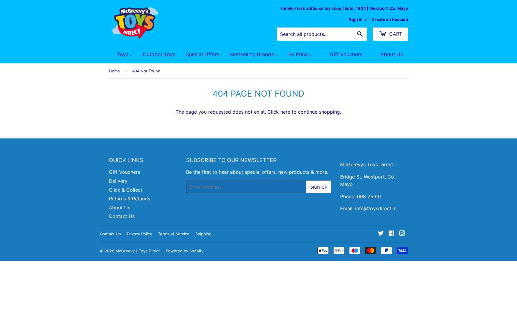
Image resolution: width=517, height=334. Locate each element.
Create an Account (390, 19)
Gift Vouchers (124, 172)
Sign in (355, 19)
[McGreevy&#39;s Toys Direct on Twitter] (381, 234)
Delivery (118, 181)
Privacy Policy (139, 233)
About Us (119, 208)
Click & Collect (125, 190)
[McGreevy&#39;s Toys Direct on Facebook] (391, 234)
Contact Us (122, 216)
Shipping (203, 233)
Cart (395, 34)
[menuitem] (121, 54)
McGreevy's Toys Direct (137, 250)
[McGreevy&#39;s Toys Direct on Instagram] (402, 234)
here (285, 112)
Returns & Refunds (129, 199)
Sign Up (318, 187)
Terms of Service (173, 233)
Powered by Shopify (184, 250)
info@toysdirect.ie (375, 208)
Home (114, 70)
